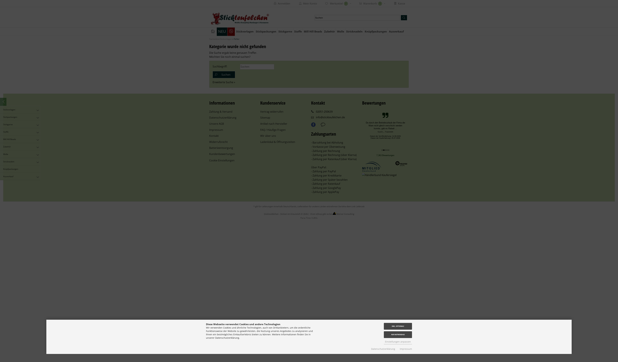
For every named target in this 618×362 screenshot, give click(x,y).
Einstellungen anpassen (398, 341)
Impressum (406, 348)
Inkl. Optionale (398, 326)
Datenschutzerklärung (383, 348)
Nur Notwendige (398, 335)
